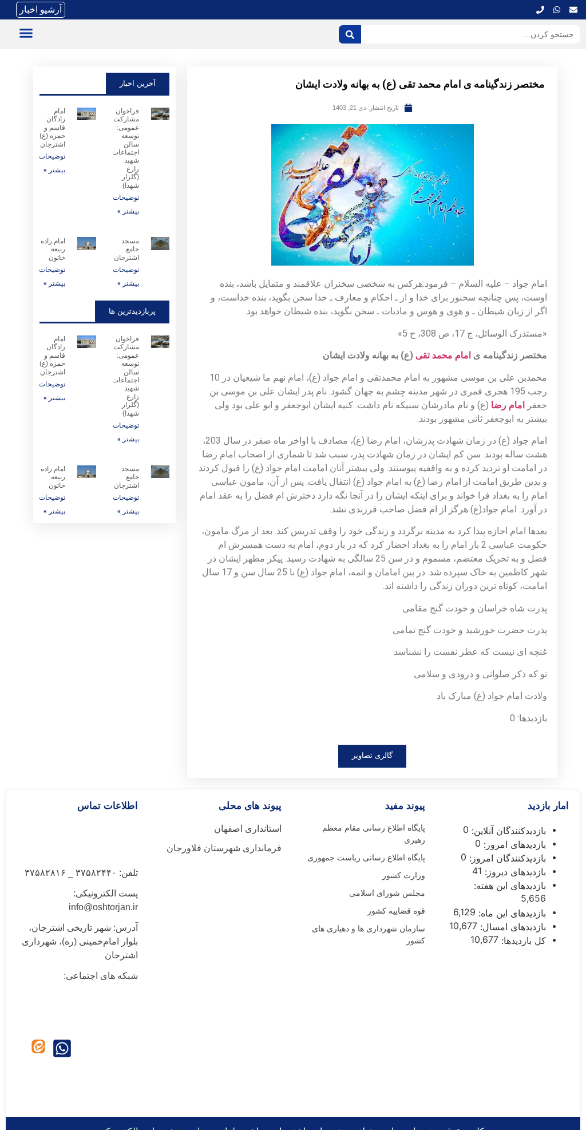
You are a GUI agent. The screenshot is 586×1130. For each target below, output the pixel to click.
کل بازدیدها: (522, 940)
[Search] (350, 34)
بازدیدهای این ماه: (511, 913)
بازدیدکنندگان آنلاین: (507, 830)
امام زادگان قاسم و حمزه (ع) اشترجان (52, 127)
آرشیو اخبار (40, 9)
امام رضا (508, 405)
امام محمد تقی (443, 355)
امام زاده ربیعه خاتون (53, 249)
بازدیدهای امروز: (513, 844)
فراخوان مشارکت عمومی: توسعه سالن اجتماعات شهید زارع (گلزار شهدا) (125, 148)
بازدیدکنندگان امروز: (506, 858)
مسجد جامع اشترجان (126, 249)
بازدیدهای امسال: (511, 926)
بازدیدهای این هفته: (508, 885)
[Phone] (540, 10)
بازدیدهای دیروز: (514, 871)
